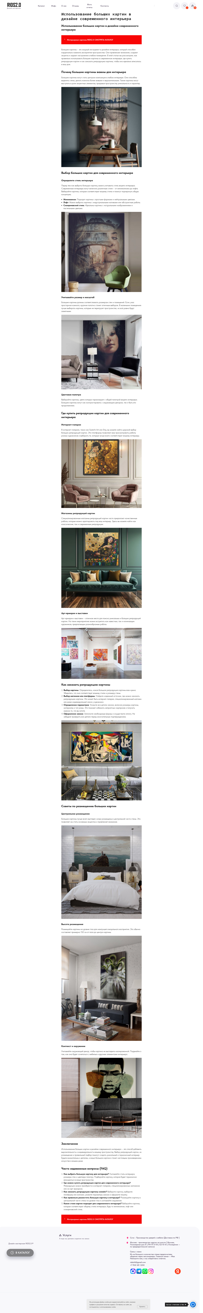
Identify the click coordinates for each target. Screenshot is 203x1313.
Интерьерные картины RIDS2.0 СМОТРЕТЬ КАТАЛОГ (90, 40)
